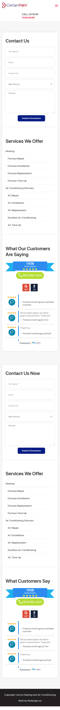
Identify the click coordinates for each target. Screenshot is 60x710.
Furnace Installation (19, 165)
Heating (10, 151)
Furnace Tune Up (17, 180)
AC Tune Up (14, 224)
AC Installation (16, 202)
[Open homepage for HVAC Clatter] (15, 5)
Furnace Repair (16, 158)
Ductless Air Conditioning (22, 217)
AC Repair (13, 195)
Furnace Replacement (20, 173)
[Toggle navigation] (56, 5)
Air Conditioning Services (20, 188)
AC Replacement (17, 210)
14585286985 (28, 18)
